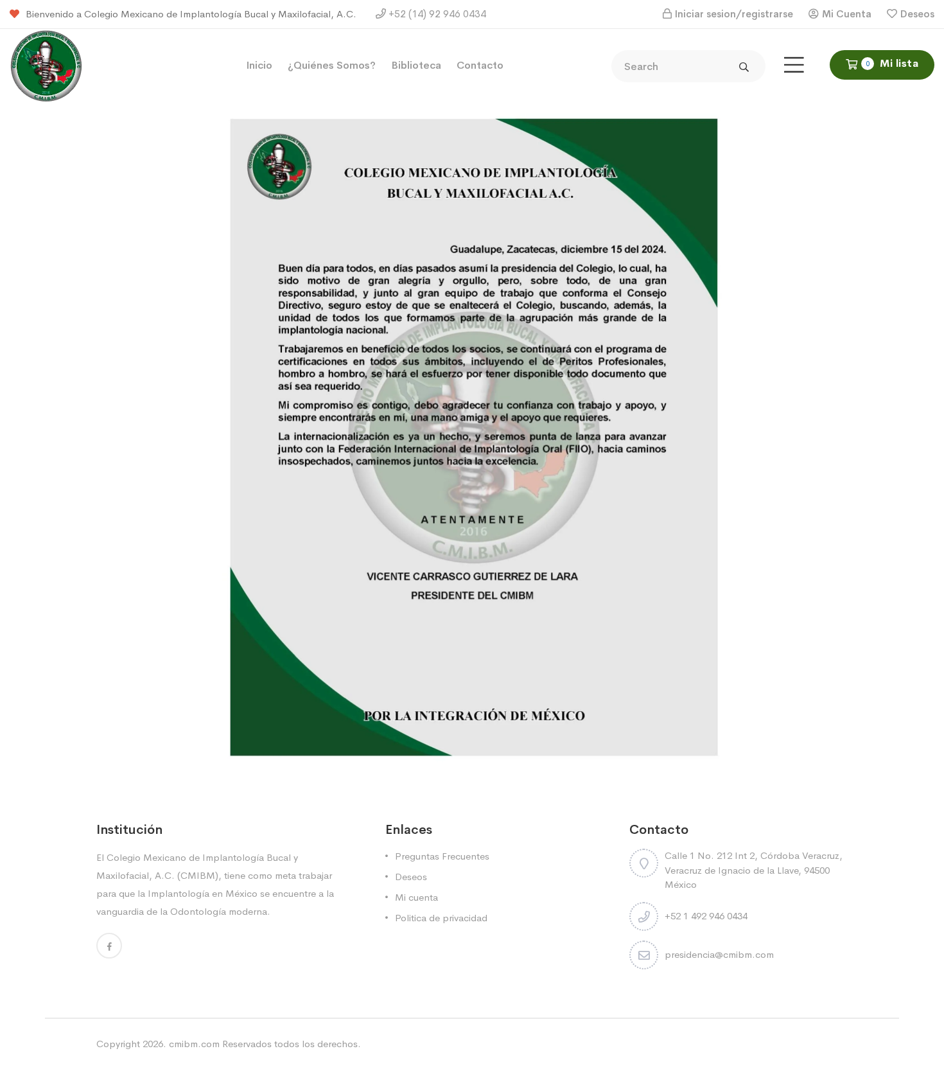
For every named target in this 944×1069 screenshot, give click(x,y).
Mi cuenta (416, 897)
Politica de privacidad (441, 918)
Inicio (259, 65)
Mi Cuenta (846, 14)
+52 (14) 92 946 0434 (436, 14)
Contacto (480, 65)
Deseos (917, 14)
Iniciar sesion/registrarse (734, 14)
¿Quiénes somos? (332, 65)
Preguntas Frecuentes (442, 856)
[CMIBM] (46, 64)
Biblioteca (416, 65)
